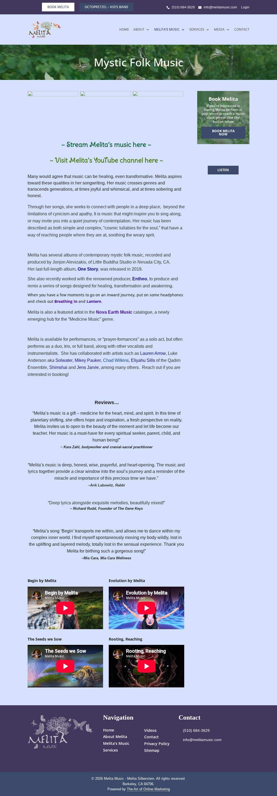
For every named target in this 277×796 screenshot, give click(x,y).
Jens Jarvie (88, 367)
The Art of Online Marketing (148, 789)
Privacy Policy (157, 743)
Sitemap (151, 750)
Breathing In (65, 301)
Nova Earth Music (114, 312)
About (138, 30)
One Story (88, 269)
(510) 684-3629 (183, 7)
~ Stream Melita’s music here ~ (106, 144)
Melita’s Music (167, 30)
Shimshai (58, 367)
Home (124, 30)
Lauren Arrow (153, 353)
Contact (241, 30)
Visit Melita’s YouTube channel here (106, 160)
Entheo (139, 279)
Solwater (63, 360)
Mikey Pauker (88, 360)
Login (245, 7)
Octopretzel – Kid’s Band (106, 7)
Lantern (94, 301)
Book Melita (58, 7)
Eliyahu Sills (143, 360)
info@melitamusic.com (202, 739)
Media (219, 30)
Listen (223, 170)
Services (196, 30)
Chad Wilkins (116, 360)
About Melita (115, 736)
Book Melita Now (223, 133)
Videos (150, 730)
